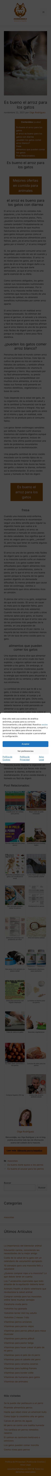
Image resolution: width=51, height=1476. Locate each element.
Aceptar (25, 744)
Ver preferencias (25, 751)
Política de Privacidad (25, 758)
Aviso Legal (41, 758)
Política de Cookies (7, 758)
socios (45, 724)
